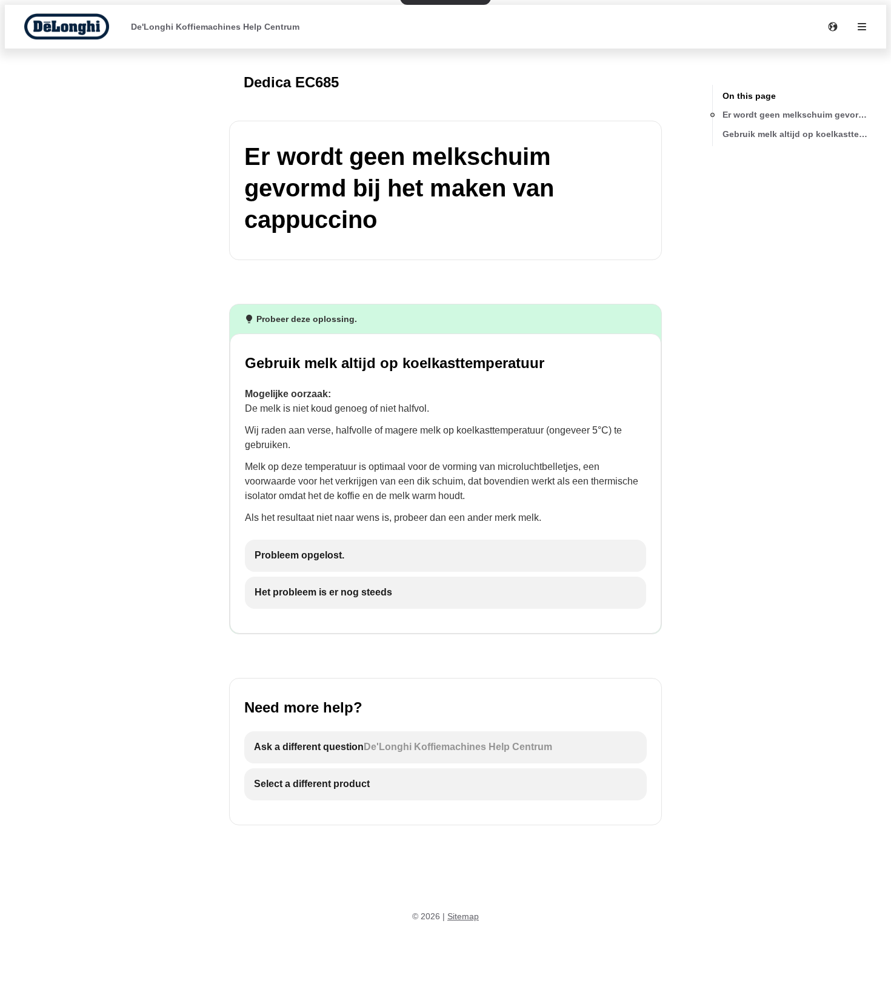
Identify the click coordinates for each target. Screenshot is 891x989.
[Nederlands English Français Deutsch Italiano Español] (832, 26)
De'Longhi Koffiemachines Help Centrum (215, 27)
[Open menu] (861, 26)
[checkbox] (445, 556)
